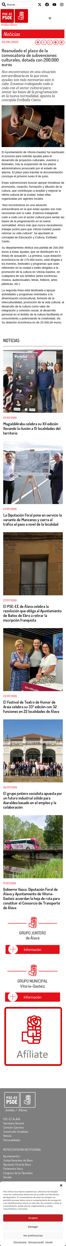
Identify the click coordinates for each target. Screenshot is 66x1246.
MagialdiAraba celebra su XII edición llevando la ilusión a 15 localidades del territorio (32, 428)
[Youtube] (54, 4)
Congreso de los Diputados (18, 1173)
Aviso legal (49, 1242)
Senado (7, 1177)
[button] (61, 1185)
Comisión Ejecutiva (13, 1127)
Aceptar (33, 1217)
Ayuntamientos (11, 1156)
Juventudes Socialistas (15, 1131)
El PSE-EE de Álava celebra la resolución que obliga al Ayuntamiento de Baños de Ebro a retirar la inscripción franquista (32, 613)
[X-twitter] (39, 4)
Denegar (33, 1226)
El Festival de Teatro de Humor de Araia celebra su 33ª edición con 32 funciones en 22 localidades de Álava (31, 707)
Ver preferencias (33, 1235)
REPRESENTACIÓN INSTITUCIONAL (22, 1149)
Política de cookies (20, 1242)
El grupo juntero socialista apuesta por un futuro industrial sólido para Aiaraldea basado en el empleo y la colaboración (32, 800)
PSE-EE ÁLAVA (11, 1119)
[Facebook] (47, 4)
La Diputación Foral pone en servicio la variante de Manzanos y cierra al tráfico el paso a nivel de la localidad (32, 520)
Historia (7, 1135)
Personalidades (11, 1140)
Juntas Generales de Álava (18, 1160)
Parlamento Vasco (13, 1168)
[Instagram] (61, 4)
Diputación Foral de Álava (17, 1164)
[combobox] (17, 4)
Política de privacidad (36, 1242)
